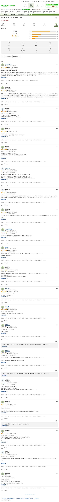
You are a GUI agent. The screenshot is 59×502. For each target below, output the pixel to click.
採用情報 (27, 498)
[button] (8, 64)
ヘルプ (22, 1)
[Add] (56, 18)
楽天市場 (48, 1)
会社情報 (4, 498)
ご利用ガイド (27, 1)
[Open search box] (2, 56)
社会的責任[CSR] (20, 498)
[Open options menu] (57, 64)
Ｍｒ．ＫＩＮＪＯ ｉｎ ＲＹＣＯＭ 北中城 (11, 17)
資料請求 (37, 498)
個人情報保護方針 (11, 498)
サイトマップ (34, 1)
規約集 (31, 498)
